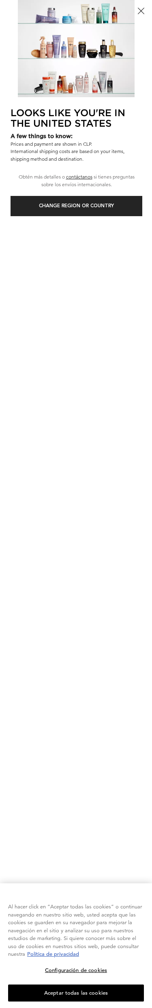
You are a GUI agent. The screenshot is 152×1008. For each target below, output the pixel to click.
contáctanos (79, 177)
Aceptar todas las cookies (76, 992)
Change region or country (76, 206)
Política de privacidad (53, 954)
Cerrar (141, 11)
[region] (76, 945)
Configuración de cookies (76, 970)
